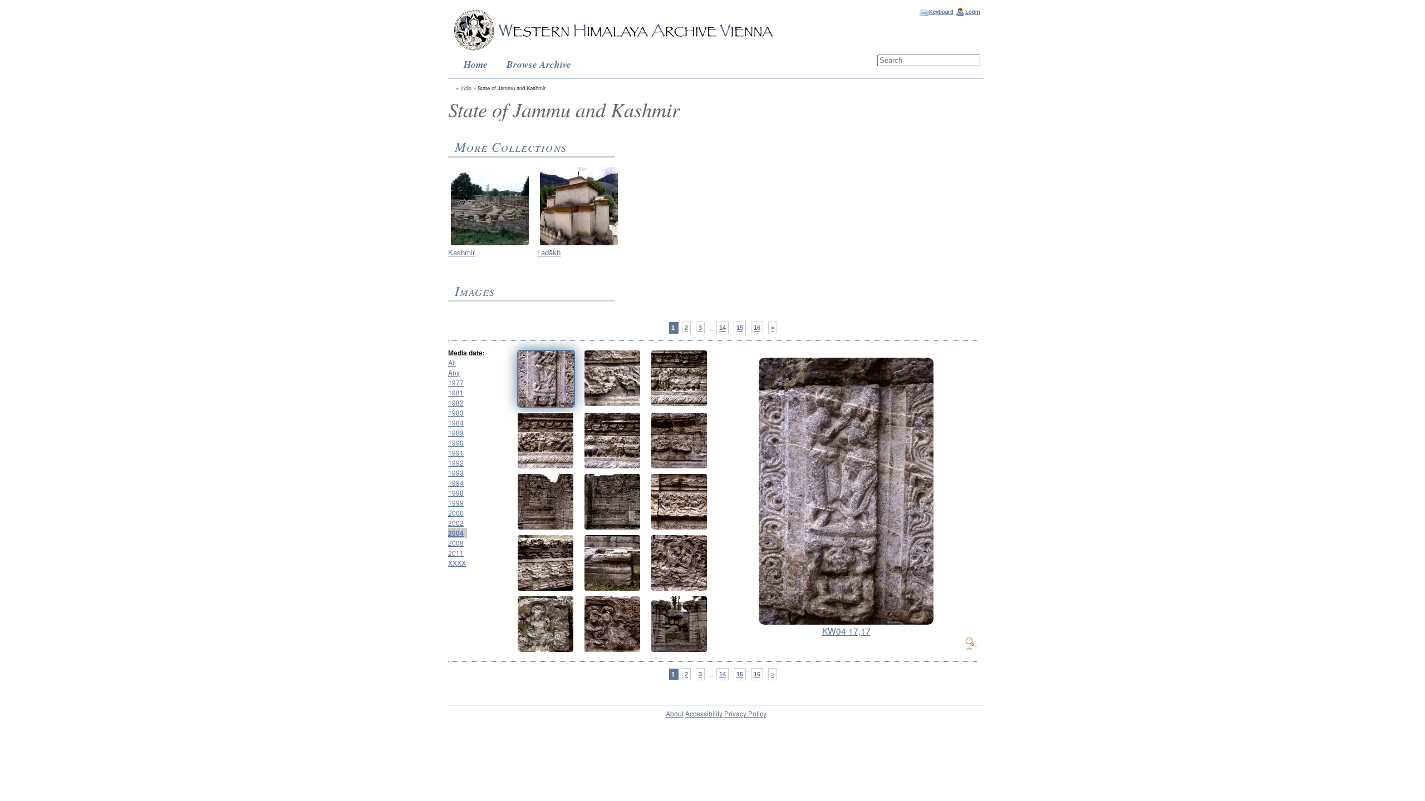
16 (757, 328)
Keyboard (941, 12)
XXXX (457, 562)
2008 (456, 542)
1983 (456, 412)
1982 (456, 402)
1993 (456, 472)
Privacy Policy (745, 713)
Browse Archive (539, 64)
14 (722, 328)
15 (739, 328)
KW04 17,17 (846, 631)
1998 (456, 492)
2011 (456, 552)
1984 (456, 422)
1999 (456, 502)
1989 (456, 432)
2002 (456, 522)
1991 (456, 452)
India (465, 88)
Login (972, 12)
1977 (456, 382)
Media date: (466, 353)
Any (454, 372)
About (675, 713)
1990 (456, 442)
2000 (456, 512)
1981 (456, 392)
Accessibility (704, 713)
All (452, 362)
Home (476, 64)
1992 (456, 462)
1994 (456, 482)
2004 (456, 533)
